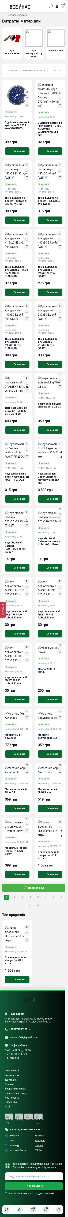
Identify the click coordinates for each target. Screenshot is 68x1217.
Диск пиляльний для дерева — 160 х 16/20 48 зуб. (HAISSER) (16, 272)
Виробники (11, 1102)
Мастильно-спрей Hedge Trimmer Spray (16, 850)
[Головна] (20, 1210)
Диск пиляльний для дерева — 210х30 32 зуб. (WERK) (47, 344)
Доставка (11, 1079)
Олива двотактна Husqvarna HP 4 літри (48, 855)
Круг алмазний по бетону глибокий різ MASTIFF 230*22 (17, 476)
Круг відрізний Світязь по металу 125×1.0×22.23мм (49, 541)
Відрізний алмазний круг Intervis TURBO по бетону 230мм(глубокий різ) (50, 128)
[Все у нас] (19, 6)
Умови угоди (12, 1075)
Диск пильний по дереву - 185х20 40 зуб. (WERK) (49, 200)
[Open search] (51, 6)
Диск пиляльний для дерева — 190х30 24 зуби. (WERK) (47, 272)
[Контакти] (59, 1210)
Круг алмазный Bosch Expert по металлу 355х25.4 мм (48, 478)
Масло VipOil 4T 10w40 (47, 671)
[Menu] (5, 6)
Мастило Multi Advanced (13, 736)
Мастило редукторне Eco (47, 736)
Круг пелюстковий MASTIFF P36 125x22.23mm (49, 614)
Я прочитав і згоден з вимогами (31, 1193)
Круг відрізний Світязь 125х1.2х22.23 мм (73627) (15, 547)
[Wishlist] (26, 98)
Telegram (14, 1135)
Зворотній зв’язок (15, 1088)
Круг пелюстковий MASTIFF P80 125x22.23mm (16, 680)
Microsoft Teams (18, 1150)
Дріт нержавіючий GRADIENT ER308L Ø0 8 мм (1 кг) (16, 410)
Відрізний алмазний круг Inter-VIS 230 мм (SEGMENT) (17, 125)
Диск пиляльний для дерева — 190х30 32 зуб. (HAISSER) (14, 344)
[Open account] (56, 6)
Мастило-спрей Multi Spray (47, 791)
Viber (12, 1140)
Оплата (9, 1084)
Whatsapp (14, 1145)
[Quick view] (26, 92)
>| (38, 905)
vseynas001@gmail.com (23, 1037)
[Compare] (26, 104)
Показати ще (36, 887)
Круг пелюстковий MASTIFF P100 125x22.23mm (16, 614)
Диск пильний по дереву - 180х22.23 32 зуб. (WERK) (16, 200)
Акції (7, 1106)
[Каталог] (6, 1210)
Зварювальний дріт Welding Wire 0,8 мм (50, 405)
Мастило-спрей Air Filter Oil (16, 791)
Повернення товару (16, 1093)
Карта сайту (12, 1097)
